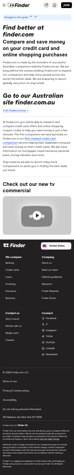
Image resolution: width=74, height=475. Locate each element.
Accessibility (10, 400)
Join (67, 5)
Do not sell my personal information (22, 409)
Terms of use (10, 381)
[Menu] (4, 5)
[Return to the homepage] (19, 5)
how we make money (49, 439)
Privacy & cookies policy (16, 391)
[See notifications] (54, 5)
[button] (37, 215)
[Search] (46, 5)
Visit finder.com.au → (16, 110)
